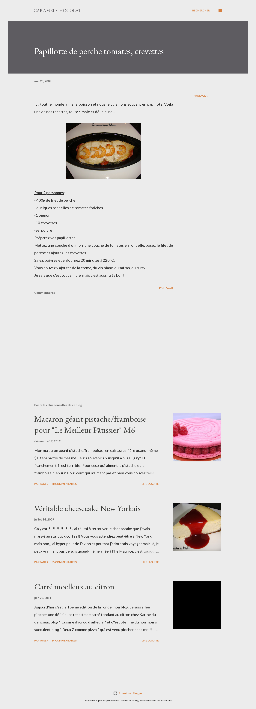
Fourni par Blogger (130, 693)
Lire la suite (150, 483)
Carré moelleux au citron (74, 586)
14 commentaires (64, 640)
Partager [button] (200, 95)
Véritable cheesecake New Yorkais (87, 508)
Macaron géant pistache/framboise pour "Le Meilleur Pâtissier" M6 (90, 424)
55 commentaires (64, 562)
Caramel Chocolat (57, 10)
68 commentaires (64, 483)
